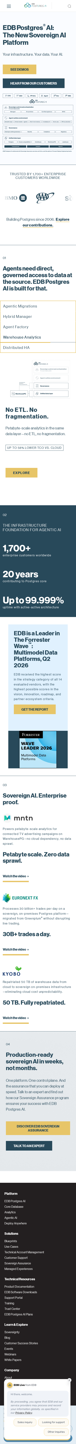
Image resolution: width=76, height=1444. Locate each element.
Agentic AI (10, 1217)
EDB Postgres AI (14, 1201)
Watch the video (14, 876)
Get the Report (34, 709)
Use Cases (11, 1246)
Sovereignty (12, 1332)
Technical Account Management (24, 1252)
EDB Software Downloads (20, 1292)
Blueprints (10, 1241)
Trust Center (12, 1308)
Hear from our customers (33, 83)
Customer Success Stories (21, 1343)
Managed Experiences (18, 1268)
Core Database (13, 1206)
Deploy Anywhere (15, 1223)
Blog (7, 1337)
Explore (21, 472)
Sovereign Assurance (17, 1263)
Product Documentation (19, 1286)
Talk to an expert (29, 1146)
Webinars (10, 1354)
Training (9, 1303)
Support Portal (13, 1297)
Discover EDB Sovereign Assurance (38, 1128)
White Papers (12, 1359)
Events (8, 1348)
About (8, 1377)
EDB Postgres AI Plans (18, 1314)
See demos (19, 69)
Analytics (10, 1212)
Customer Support (16, 1257)
